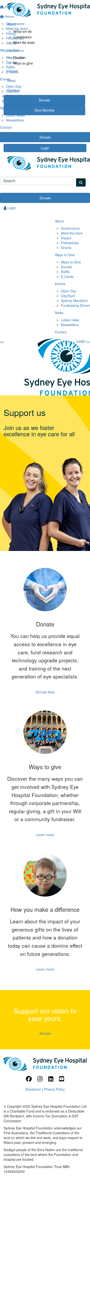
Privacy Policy (54, 1089)
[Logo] (44, 9)
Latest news (70, 319)
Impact (12, 70)
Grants (66, 247)
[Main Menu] (2, 342)
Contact (13, 90)
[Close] (88, 342)
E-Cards (67, 276)
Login (45, 148)
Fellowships (70, 242)
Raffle (65, 271)
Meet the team (24, 42)
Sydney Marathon (74, 300)
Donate (18, 58)
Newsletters (15, 120)
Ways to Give (65, 254)
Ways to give (23, 63)
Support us (15, 50)
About (11, 24)
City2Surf (68, 295)
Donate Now (45, 692)
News (11, 80)
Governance (22, 37)
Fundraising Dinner (75, 305)
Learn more (45, 834)
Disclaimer (33, 1089)
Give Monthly (44, 110)
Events (60, 283)
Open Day (68, 291)
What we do (22, 31)
